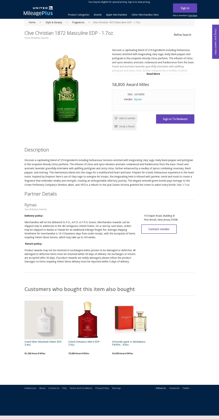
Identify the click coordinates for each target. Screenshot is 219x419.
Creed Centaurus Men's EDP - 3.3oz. (84, 343)
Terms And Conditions (81, 388)
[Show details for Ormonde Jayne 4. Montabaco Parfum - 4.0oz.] (131, 320)
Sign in (185, 8)
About (42, 388)
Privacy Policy (102, 388)
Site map (116, 388)
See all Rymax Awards (35, 209)
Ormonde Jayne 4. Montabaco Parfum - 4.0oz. (128, 343)
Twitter (186, 388)
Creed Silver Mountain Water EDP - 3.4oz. (43, 343)
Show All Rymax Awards (36, 37)
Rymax (138, 99)
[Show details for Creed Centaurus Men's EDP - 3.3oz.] (87, 320)
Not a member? (185, 15)
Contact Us (53, 388)
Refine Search (182, 35)
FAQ (64, 388)
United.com (30, 388)
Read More (153, 73)
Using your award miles (215, 42)
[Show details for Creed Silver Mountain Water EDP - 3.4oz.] (43, 320)
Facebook (174, 388)
